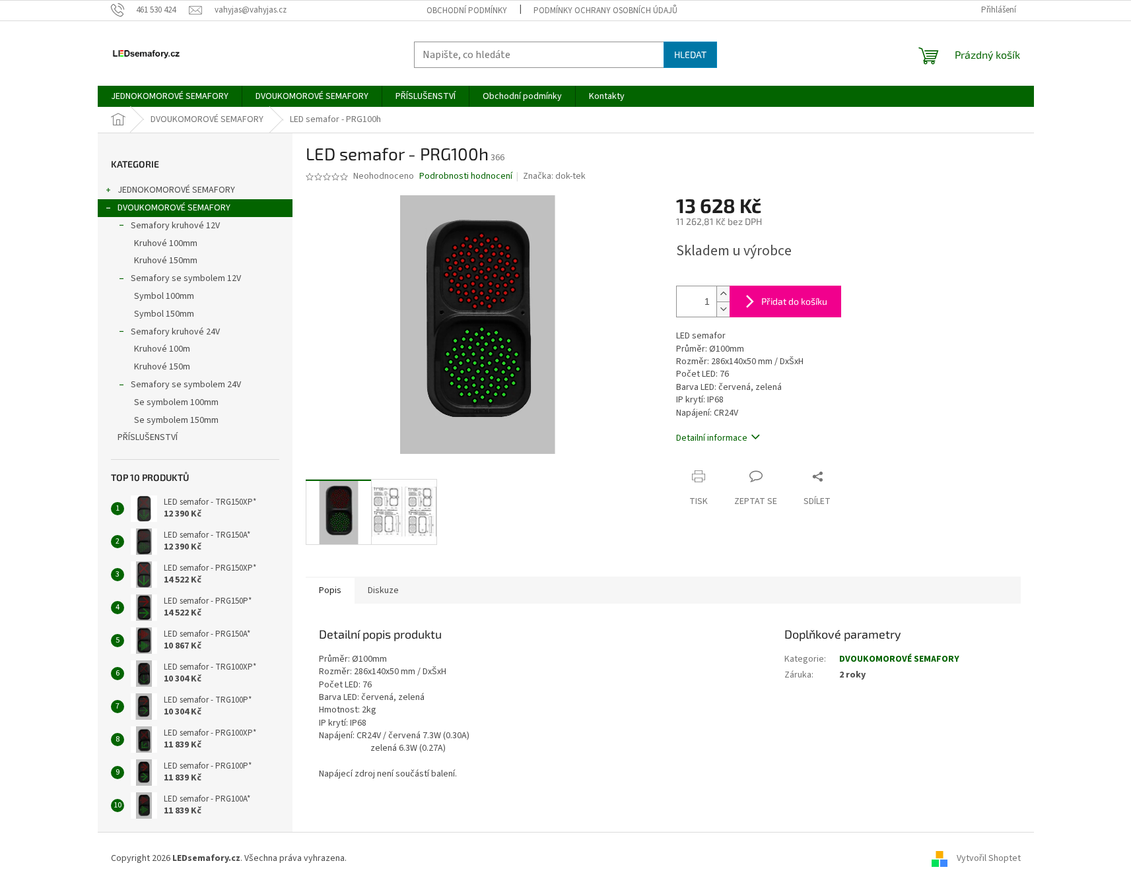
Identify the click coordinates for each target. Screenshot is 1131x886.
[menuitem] (170, 96)
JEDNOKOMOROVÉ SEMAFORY (176, 190)
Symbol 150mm (164, 314)
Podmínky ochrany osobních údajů (605, 10)
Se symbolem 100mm (176, 402)
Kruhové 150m (162, 366)
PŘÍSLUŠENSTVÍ (148, 437)
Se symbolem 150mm (176, 420)
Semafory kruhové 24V (175, 331)
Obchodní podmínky (467, 10)
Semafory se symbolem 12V (186, 278)
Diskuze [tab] (383, 590)
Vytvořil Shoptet (989, 859)
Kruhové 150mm (165, 260)
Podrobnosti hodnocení (465, 176)
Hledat (690, 54)
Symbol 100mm (164, 296)
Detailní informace (711, 438)
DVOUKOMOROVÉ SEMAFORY (174, 207)
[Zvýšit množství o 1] (723, 293)
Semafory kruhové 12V (175, 225)
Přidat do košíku (794, 301)
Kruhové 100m (162, 349)
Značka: (554, 176)
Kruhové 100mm (165, 243)
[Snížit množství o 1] (723, 309)
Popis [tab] (330, 590)
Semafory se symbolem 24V (186, 384)
